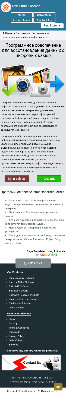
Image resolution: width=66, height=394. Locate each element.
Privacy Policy (16, 336)
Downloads (14, 332)
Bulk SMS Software (19, 286)
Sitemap (13, 323)
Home (12, 319)
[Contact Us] (31, 370)
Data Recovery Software (21, 278)
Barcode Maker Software (21, 282)
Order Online (15, 340)
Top (58, 387)
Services (13, 344)
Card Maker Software (19, 303)
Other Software (16, 307)
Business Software (18, 290)
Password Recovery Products (24, 295)
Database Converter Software (24, 299)
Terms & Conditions (19, 327)
